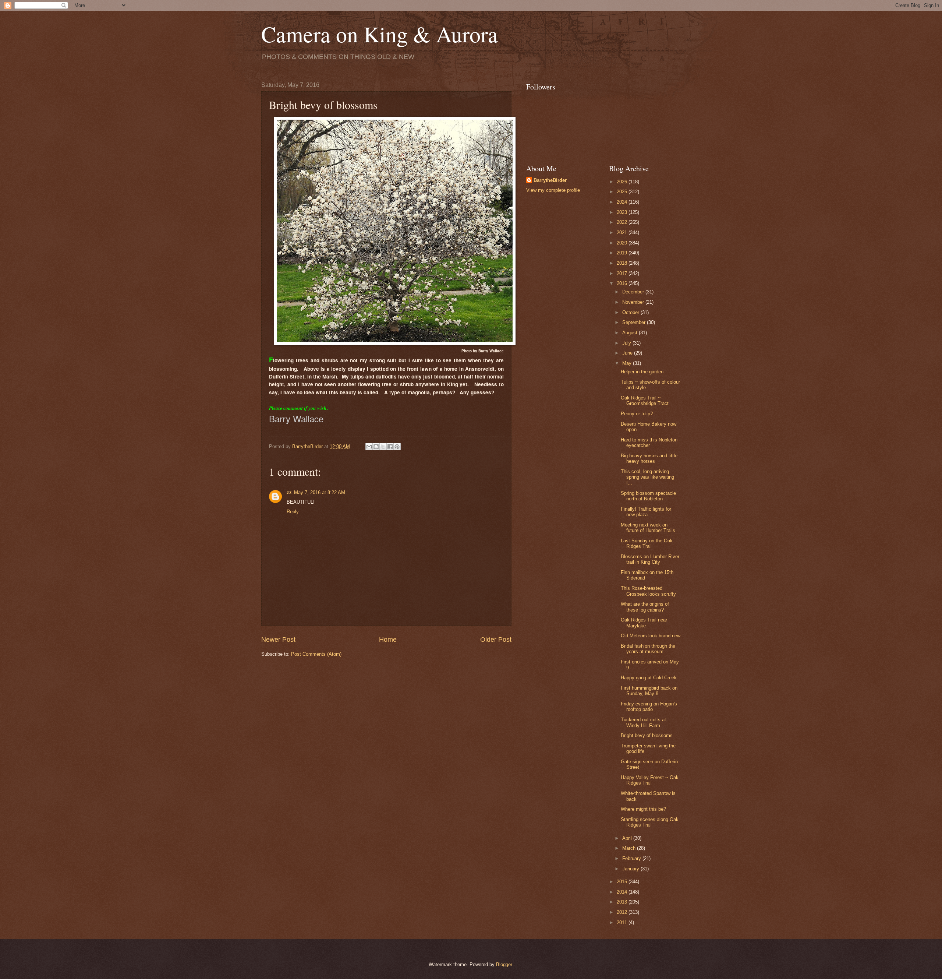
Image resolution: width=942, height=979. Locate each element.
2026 (622, 181)
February (632, 858)
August (630, 332)
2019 (622, 253)
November (633, 302)
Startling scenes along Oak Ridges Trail (650, 822)
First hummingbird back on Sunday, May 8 (649, 690)
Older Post (495, 639)
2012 (622, 912)
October (631, 312)
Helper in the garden (642, 371)
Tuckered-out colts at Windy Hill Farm (643, 722)
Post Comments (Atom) (316, 654)
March (629, 848)
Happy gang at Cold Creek (649, 677)
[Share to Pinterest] (397, 446)
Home (388, 639)
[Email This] (369, 446)
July (627, 343)
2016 (622, 283)
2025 (622, 191)
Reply (293, 511)
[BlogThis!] (376, 446)
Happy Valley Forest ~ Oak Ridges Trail (650, 780)
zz (289, 492)
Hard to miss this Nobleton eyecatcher (649, 442)
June (628, 353)
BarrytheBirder (550, 180)
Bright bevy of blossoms (647, 735)
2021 (622, 232)
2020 (622, 243)
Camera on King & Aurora (379, 34)
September (634, 322)
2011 (622, 922)
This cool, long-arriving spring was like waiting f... (647, 477)
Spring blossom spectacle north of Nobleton (648, 495)
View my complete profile (553, 190)
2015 (622, 881)
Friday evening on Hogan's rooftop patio (649, 706)
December (633, 292)
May (627, 363)
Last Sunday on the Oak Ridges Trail (647, 543)
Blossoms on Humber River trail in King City (650, 559)
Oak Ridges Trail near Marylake (644, 622)
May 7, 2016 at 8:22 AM (319, 492)
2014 (622, 892)
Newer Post (278, 639)
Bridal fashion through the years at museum (648, 648)
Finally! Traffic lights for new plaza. (646, 511)
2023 (622, 212)
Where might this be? (643, 809)
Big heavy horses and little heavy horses (649, 458)
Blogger (504, 964)
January (631, 868)
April (627, 838)
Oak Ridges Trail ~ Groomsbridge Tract (645, 400)
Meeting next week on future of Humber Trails (648, 527)
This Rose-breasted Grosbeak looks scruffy (648, 590)
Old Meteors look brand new (650, 635)
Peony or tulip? (637, 413)
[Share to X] (383, 446)
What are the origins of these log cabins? (645, 606)
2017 (622, 273)
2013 (622, 902)
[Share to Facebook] (390, 446)
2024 (622, 202)
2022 (622, 222)
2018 (622, 263)
